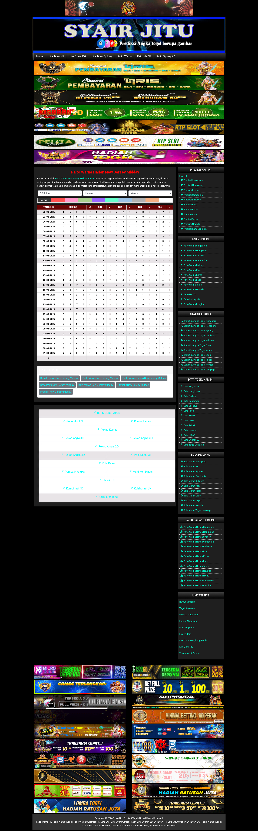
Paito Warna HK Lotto (100, 825)
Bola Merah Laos (192, 495)
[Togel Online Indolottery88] (178, 746)
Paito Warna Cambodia (195, 260)
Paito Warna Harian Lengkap (197, 585)
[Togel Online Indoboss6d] (178, 672)
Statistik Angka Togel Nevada (198, 364)
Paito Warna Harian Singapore (198, 527)
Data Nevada (190, 430)
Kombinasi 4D (74, 488)
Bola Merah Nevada (193, 505)
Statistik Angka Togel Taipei (197, 360)
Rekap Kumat (108, 429)
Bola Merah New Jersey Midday (95, 385)
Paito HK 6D (144, 56)
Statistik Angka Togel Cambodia (199, 335)
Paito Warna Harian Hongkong (198, 532)
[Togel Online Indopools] (178, 776)
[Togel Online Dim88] (129, 83)
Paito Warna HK (44, 821)
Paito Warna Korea (192, 275)
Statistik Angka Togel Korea (197, 350)
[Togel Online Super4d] (129, 97)
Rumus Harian (142, 421)
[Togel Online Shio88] (178, 791)
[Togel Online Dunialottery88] (178, 716)
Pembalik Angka (74, 471)
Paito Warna (125, 56)
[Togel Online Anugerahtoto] (178, 731)
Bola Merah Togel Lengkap (197, 510)
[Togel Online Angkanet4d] (178, 761)
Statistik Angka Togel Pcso (197, 345)
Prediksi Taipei (190, 219)
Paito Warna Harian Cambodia (198, 541)
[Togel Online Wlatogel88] (80, 761)
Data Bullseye (190, 406)
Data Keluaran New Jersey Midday (59, 378)
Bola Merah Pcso (192, 486)
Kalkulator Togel (108, 497)
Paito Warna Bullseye (194, 265)
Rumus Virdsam (187, 601)
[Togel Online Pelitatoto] (129, 142)
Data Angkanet (186, 627)
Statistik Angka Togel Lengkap (199, 369)
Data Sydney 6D (191, 440)
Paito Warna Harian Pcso (195, 551)
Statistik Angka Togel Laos (197, 355)
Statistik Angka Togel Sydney (198, 330)
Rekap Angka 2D (108, 446)
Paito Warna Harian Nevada (197, 570)
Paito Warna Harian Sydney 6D (198, 580)
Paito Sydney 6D (166, 56)
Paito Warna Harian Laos (195, 561)
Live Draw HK (56, 56)
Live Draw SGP (78, 56)
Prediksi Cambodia (193, 195)
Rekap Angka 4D (74, 455)
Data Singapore (191, 386)
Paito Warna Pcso (192, 270)
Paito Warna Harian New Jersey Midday (105, 172)
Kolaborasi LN (142, 488)
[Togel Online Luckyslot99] (178, 687)
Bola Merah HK (191, 466)
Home (39, 56)
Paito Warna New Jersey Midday (100, 378)
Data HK (95, 821)
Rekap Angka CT (74, 438)
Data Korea (189, 415)
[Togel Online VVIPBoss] (129, 68)
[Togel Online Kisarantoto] (129, 127)
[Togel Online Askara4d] (80, 731)
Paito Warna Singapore (195, 245)
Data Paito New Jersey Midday (57, 385)
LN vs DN (108, 480)
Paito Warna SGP (82, 821)
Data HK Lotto (119, 825)
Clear (44, 200)
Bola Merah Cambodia (194, 476)
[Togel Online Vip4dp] (178, 702)
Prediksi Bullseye (192, 199)
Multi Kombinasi (142, 471)
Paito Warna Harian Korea (196, 556)
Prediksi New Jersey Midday (55, 391)
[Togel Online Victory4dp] (80, 687)
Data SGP (105, 821)
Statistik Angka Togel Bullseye (198, 340)
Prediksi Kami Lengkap (195, 229)
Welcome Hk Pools (189, 653)
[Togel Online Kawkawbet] (80, 702)
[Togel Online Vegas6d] (80, 716)
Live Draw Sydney (102, 56)
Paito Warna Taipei (192, 284)
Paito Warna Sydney (193, 255)
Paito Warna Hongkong (195, 250)
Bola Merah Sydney (193, 471)
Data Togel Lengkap (193, 444)
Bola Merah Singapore (194, 461)
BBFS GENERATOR (108, 413)
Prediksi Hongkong (193, 185)
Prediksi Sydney (191, 190)
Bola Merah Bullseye (193, 481)
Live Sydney (185, 634)
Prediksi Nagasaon (189, 614)
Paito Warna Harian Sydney (197, 537)
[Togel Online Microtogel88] (80, 672)
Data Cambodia (191, 401)
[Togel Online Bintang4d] (80, 746)
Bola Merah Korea (192, 490)
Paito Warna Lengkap (194, 304)
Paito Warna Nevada (193, 289)
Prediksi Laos (190, 214)
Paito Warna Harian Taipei (196, 566)
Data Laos (188, 420)
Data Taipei (189, 425)
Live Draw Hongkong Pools (193, 640)
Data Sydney (189, 396)
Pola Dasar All (142, 455)
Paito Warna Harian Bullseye (197, 546)
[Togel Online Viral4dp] (129, 157)
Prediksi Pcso (190, 204)
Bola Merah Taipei (192, 500)
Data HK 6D (189, 435)
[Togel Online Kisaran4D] (129, 112)
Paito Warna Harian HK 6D (196, 575)
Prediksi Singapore (193, 180)
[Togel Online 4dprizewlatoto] (80, 776)
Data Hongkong (191, 391)
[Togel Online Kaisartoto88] (80, 791)
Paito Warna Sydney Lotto (163, 825)
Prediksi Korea (190, 209)
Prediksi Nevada (191, 224)
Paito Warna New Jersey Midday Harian (74, 178)
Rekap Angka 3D (142, 438)
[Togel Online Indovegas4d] (178, 806)
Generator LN (74, 421)
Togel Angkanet (187, 608)
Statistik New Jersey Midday (133, 385)
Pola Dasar (108, 463)
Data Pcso (188, 410)
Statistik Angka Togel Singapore (199, 321)
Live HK (183, 176)
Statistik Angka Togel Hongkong (200, 326)
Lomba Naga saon (188, 621)
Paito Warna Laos (192, 280)
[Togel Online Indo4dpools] (80, 806)
